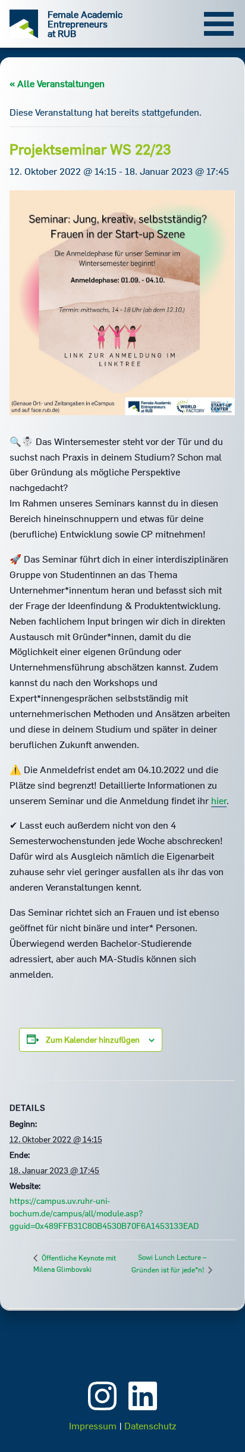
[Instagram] (102, 1411)
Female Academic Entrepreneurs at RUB (85, 23)
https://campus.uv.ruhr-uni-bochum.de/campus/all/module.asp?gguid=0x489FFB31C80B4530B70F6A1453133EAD (104, 1213)
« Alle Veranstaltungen (57, 83)
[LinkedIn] (143, 1411)
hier (219, 801)
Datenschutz (150, 1426)
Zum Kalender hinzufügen (93, 1039)
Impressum (93, 1426)
